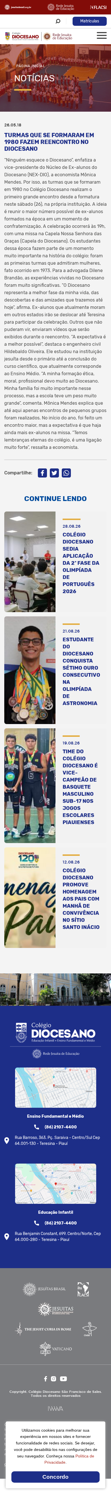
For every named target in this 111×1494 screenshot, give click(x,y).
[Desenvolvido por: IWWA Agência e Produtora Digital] (56, 1408)
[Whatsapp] (66, 473)
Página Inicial (30, 66)
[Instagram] (53, 1378)
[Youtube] (63, 1378)
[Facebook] (42, 473)
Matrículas (89, 21)
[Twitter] (54, 473)
